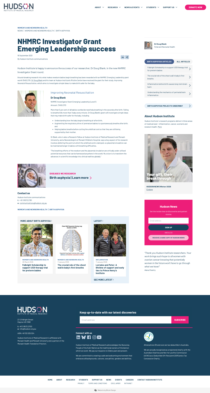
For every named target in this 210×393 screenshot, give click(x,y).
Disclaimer (115, 383)
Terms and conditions (97, 383)
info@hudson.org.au (28, 329)
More (160, 127)
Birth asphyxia (63, 30)
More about (35, 221)
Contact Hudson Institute (149, 380)
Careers (130, 380)
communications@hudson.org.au (33, 203)
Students (83, 380)
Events (118, 380)
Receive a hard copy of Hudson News (169, 238)
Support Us (97, 380)
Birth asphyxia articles (159, 61)
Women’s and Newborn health (32, 28)
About (59, 380)
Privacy (81, 383)
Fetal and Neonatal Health (164, 47)
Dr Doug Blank (37, 80)
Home (50, 380)
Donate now (195, 7)
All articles (183, 61)
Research (70, 380)
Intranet (128, 383)
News (20, 30)
